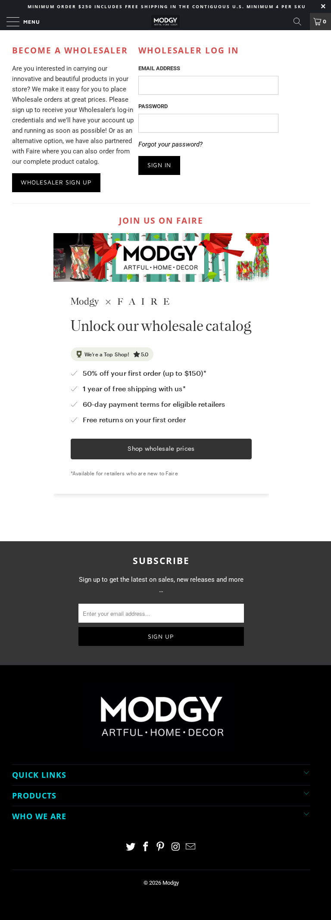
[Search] (300, 21)
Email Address (159, 68)
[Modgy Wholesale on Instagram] (175, 847)
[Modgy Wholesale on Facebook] (145, 847)
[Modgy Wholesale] (165, 21)
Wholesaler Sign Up (56, 182)
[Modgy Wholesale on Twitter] (131, 847)
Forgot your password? (170, 144)
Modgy (170, 882)
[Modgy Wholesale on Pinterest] (160, 847)
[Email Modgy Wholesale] (190, 847)
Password (153, 106)
